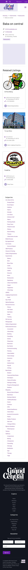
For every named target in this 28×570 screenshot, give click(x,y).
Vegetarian (10, 287)
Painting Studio (11, 222)
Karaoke (9, 212)
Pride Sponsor (10, 428)
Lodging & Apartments (11, 295)
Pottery (9, 229)
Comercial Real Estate (12, 375)
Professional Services (11, 326)
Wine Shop (10, 290)
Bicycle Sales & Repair (13, 392)
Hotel (8, 145)
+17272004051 (10, 101)
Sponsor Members (10, 426)
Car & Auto (8, 243)
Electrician (10, 343)
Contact (14, 508)
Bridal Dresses (9, 239)
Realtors (9, 387)
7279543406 (8, 32)
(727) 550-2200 (10, 140)
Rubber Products (11, 419)
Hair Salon (10, 309)
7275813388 (9, 179)
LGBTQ (7, 292)
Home (14, 498)
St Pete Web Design (7, 567)
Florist (8, 402)
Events (14, 502)
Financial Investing (12, 348)
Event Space (10, 204)
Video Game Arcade (12, 236)
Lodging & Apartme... (16, 145)
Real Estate (8, 370)
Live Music (10, 214)
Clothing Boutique (11, 399)
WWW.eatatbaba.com (11, 29)
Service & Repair (11, 246)
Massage (9, 446)
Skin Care (9, 421)
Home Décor (10, 411)
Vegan (9, 285)
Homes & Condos (11, 380)
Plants (9, 416)
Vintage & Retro (11, 424)
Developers (10, 377)
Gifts (8, 407)
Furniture (9, 404)
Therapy (9, 453)
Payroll (9, 365)
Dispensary (10, 341)
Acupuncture (10, 436)
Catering (9, 268)
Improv (9, 209)
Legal (8, 360)
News (14, 504)
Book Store (10, 394)
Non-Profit (8, 299)
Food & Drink (9, 256)
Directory (14, 500)
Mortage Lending (11, 382)
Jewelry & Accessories (12, 414)
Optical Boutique (10, 302)
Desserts (9, 273)
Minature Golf (10, 217)
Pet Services (9, 319)
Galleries (9, 207)
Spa (8, 450)
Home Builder (10, 353)
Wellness (8, 433)
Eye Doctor (10, 346)
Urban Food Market (12, 282)
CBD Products (9, 248)
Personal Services (10, 304)
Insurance (9, 358)
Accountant (10, 329)
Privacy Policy (10, 564)
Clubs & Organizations (13, 106)
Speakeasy (10, 280)
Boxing (9, 438)
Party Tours (10, 184)
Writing (9, 368)
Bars (8, 260)
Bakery (9, 258)
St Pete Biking (8, 92)
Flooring (9, 351)
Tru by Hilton (8, 131)
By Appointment (10, 241)
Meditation (10, 448)
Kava (8, 275)
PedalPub (7, 170)
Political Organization (11, 324)
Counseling (10, 443)
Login (26, 1)
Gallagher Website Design (13, 565)
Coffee (9, 270)
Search (20, 1)
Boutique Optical (11, 397)
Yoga (8, 455)
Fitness (9, 307)
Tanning (9, 316)
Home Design (10, 355)
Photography (9, 321)
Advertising (10, 331)
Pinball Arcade (11, 226)
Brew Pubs (10, 263)
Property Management (13, 385)
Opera (9, 219)
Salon (8, 314)
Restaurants (6, 39)
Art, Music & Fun (10, 200)
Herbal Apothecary (12, 409)
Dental (9, 338)
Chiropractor (10, 441)
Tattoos (7, 431)
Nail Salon (10, 312)
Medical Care (10, 363)
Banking (9, 334)
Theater (9, 234)
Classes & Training (10, 251)
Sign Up (6, 552)
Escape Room (10, 202)
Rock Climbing (11, 231)
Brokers (9, 372)
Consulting (10, 336)
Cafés (8, 265)
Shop (14, 506)
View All (14, 529)
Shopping (8, 390)
